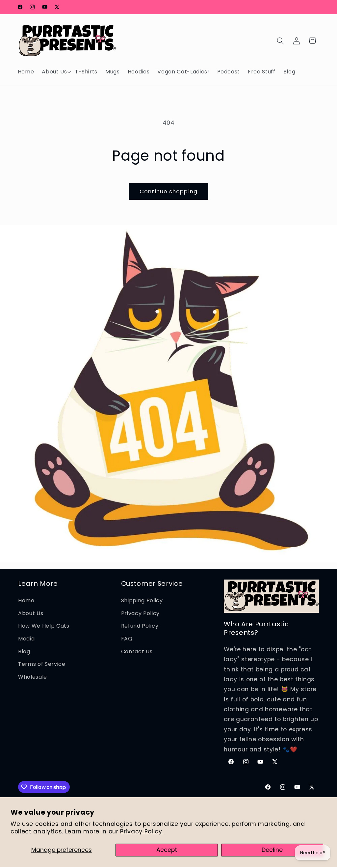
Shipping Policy (142, 600)
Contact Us (137, 651)
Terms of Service (41, 664)
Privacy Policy (140, 613)
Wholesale (32, 677)
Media (26, 638)
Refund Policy (140, 626)
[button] (54, 72)
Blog (24, 651)
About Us (30, 613)
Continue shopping (168, 191)
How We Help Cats (43, 626)
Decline (272, 850)
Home (26, 600)
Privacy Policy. (141, 831)
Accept (166, 850)
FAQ (127, 638)
